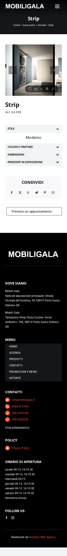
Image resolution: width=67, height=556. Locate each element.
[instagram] (12, 517)
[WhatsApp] (28, 192)
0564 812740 (20, 406)
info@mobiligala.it (23, 399)
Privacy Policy (20, 448)
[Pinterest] (45, 192)
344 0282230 (20, 413)
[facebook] (6, 517)
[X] (20, 192)
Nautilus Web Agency (42, 537)
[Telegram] (36, 192)
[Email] (53, 192)
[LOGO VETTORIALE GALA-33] (25, 4)
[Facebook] (12, 192)
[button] (33, 129)
